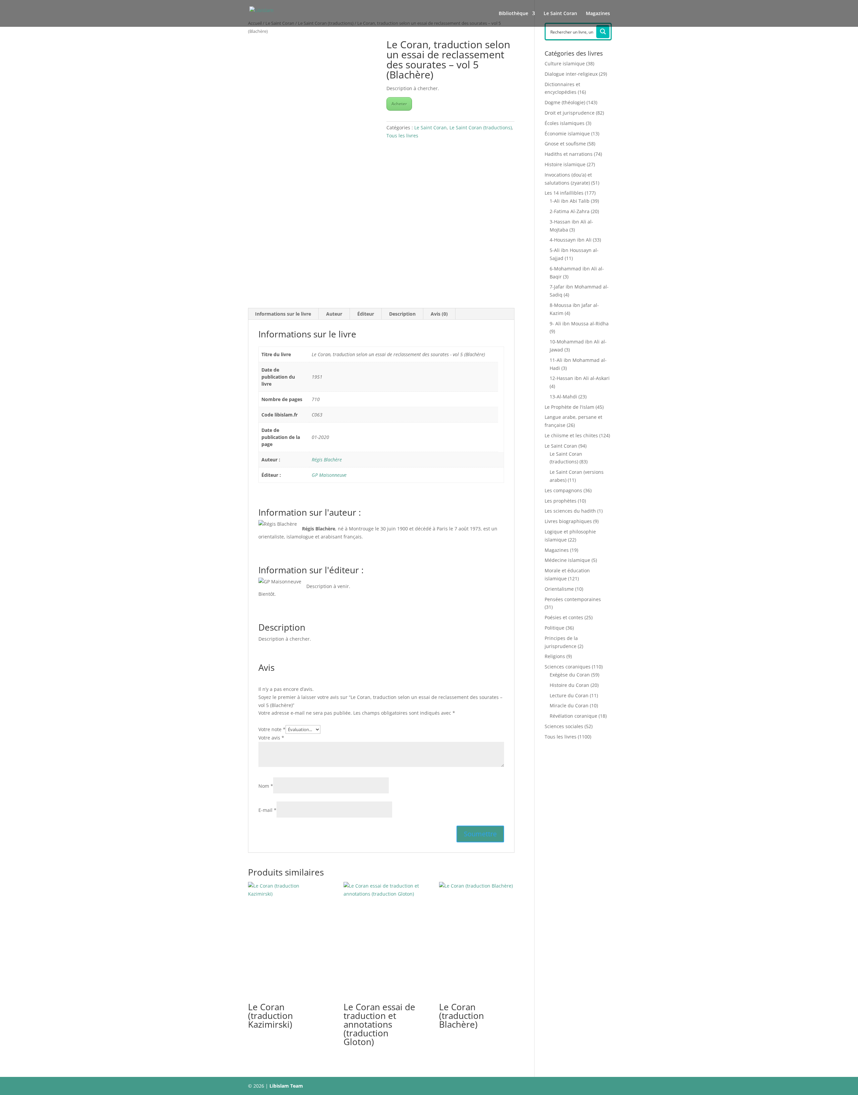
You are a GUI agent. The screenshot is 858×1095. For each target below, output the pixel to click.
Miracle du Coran (569, 705)
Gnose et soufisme (565, 143)
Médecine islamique (567, 560)
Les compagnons (563, 490)
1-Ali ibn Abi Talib (570, 201)
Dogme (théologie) (565, 102)
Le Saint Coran (560, 13)
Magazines (598, 13)
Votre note (272, 729)
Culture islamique (565, 63)
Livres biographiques (568, 521)
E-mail (267, 810)
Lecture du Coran (569, 695)
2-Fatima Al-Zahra (570, 211)
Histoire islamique (565, 164)
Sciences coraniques (568, 666)
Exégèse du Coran (570, 674)
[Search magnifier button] (603, 31)
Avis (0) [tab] (439, 314)
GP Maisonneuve (329, 475)
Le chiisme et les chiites (571, 435)
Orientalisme (559, 589)
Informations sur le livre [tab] (283, 314)
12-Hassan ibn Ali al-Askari (580, 378)
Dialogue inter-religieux (571, 74)
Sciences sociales (564, 726)
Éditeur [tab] (365, 314)
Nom (265, 786)
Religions (555, 656)
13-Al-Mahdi (563, 396)
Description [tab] (402, 314)
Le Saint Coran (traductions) (480, 127)
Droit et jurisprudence (570, 113)
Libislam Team (286, 1086)
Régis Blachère (327, 459)
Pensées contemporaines (573, 599)
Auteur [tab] (334, 314)
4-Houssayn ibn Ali (571, 240)
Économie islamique (567, 133)
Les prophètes (560, 501)
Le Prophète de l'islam (569, 407)
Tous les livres (402, 135)
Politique (554, 628)
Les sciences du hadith (570, 511)
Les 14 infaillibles (564, 193)
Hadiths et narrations (569, 154)
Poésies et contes (564, 617)
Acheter (399, 104)
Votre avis (271, 737)
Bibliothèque (513, 13)
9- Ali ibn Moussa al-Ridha (579, 323)
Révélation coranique (573, 716)
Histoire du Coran (569, 685)
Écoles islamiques (565, 123)
